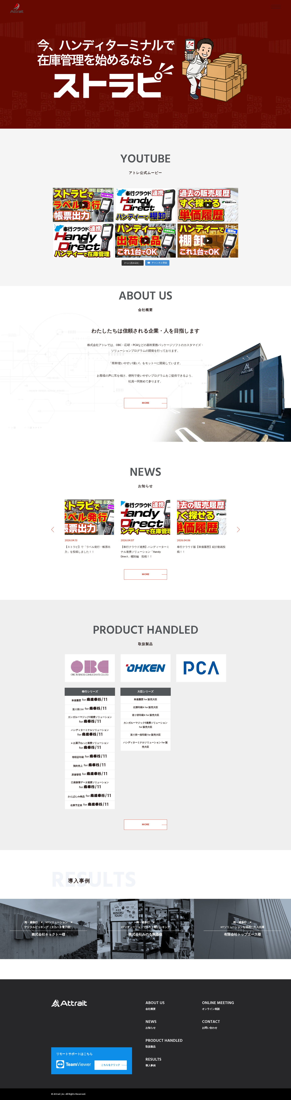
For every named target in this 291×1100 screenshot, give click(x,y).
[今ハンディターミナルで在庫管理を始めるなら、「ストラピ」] (145, 64)
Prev (52, 529)
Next (238, 529)
